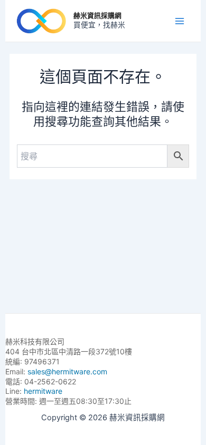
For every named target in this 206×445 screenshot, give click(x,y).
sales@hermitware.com (67, 371)
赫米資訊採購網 (97, 16)
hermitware (43, 390)
